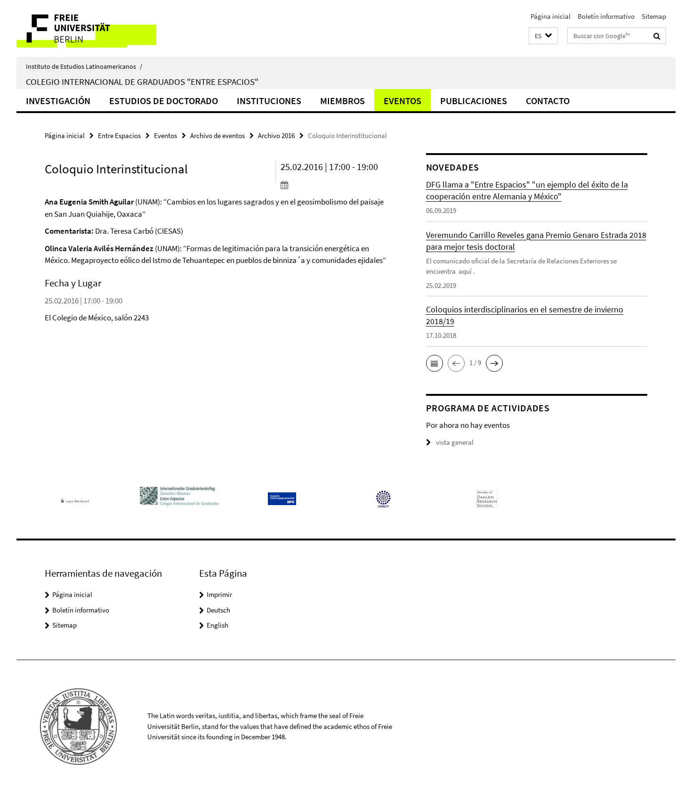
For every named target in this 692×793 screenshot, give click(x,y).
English (217, 625)
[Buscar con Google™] (657, 35)
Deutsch (218, 609)
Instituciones (269, 100)
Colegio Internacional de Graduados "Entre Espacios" (142, 81)
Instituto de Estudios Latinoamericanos (84, 66)
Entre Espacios (119, 135)
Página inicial (551, 16)
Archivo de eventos (217, 135)
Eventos (402, 100)
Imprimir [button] (219, 594)
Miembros (342, 100)
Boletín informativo (606, 16)
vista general (455, 442)
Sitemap (654, 16)
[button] (543, 36)
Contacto (548, 100)
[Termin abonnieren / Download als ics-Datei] (335, 184)
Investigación (58, 100)
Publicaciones (473, 100)
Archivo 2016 (276, 135)
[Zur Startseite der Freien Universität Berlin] (95, 28)
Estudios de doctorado (163, 100)
